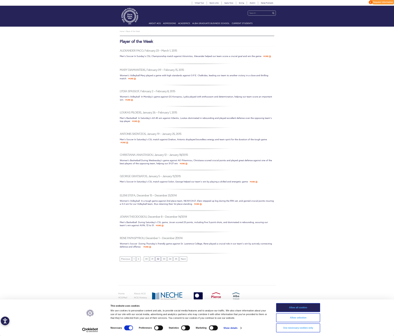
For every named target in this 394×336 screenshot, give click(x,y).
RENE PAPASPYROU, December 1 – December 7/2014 (151, 238)
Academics (184, 23)
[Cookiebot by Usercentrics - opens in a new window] (90, 330)
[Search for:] (258, 13)
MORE (265, 56)
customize (381, 2)
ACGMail (122, 297)
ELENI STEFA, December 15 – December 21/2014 (148, 195)
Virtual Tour (199, 3)
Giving (241, 3)
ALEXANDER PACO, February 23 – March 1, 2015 (148, 50)
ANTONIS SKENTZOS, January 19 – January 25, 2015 (150, 134)
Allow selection (298, 317)
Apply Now (228, 3)
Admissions (169, 23)
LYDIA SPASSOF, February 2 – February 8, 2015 (147, 91)
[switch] (158, 327)
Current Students (242, 23)
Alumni (252, 3)
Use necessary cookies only (298, 327)
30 (146, 259)
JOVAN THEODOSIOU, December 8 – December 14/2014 (153, 216)
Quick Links (214, 3)
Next (183, 259)
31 (152, 259)
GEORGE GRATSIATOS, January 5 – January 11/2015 (150, 176)
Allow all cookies (298, 307)
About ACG (155, 23)
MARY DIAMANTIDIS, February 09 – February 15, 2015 (152, 70)
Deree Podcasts (267, 3)
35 (176, 259)
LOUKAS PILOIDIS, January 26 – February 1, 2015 (148, 112)
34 (170, 259)
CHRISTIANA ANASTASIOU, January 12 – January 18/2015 (154, 155)
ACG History (140, 297)
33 (164, 259)
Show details (230, 328)
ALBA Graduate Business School (211, 23)
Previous (125, 259)
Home (121, 293)
